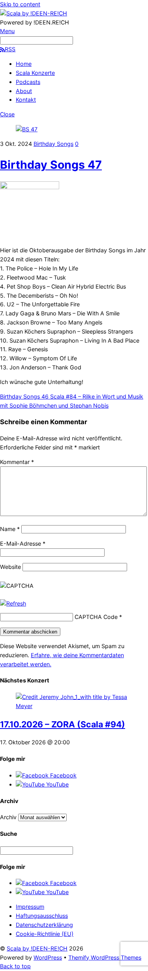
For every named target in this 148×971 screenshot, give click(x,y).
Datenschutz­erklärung (44, 924)
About (24, 91)
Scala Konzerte (35, 72)
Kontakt (26, 99)
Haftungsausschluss (42, 915)
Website (10, 566)
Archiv (8, 817)
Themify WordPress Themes (104, 957)
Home (24, 63)
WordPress (48, 957)
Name (10, 529)
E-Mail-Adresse (22, 543)
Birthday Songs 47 (51, 164)
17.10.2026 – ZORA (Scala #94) (62, 724)
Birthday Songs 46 (24, 396)
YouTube (57, 784)
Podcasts (28, 81)
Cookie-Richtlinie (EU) (44, 933)
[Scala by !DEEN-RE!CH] (33, 13)
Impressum (30, 906)
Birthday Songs (53, 143)
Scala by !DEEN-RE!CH (37, 948)
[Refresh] (13, 603)
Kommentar (17, 461)
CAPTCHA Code (96, 616)
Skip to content (20, 4)
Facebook (63, 775)
